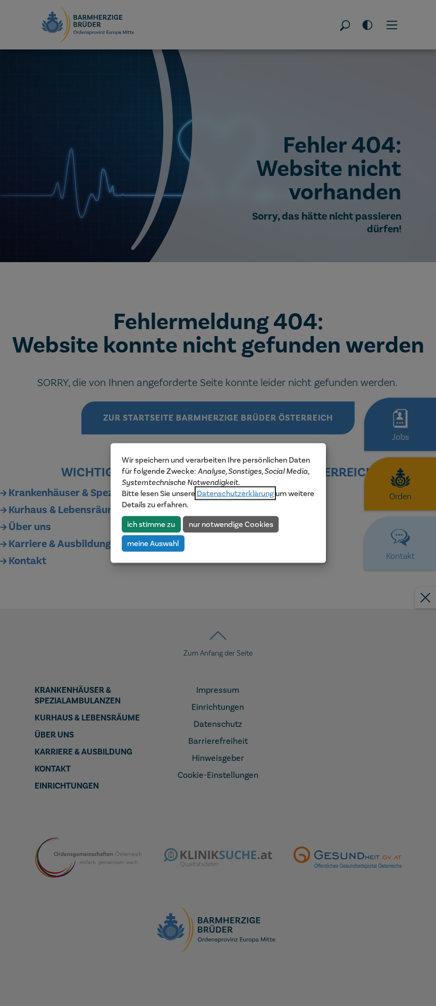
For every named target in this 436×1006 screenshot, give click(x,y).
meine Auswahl (153, 543)
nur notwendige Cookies (231, 524)
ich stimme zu (151, 524)
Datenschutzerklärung (235, 493)
